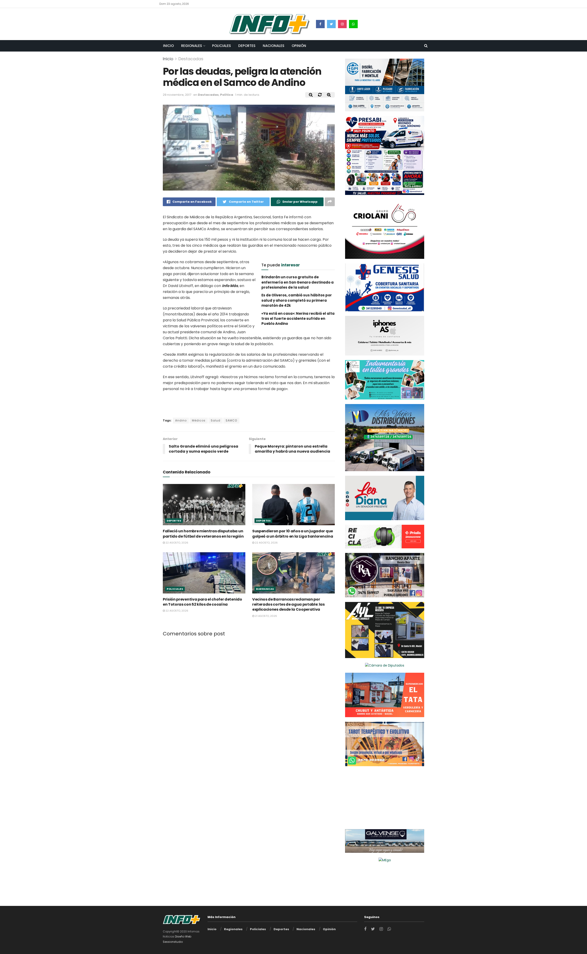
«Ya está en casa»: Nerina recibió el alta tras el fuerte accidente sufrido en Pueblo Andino (298, 318)
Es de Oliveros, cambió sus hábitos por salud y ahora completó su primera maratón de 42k (296, 300)
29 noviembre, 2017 (177, 95)
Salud (215, 420)
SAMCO (231, 420)
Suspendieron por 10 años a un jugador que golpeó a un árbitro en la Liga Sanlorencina (292, 533)
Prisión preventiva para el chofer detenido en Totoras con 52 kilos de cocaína (202, 602)
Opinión (299, 45)
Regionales (191, 45)
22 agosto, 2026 (176, 542)
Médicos (198, 420)
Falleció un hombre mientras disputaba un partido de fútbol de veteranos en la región (203, 533)
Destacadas (190, 59)
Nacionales (273, 45)
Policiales (221, 45)
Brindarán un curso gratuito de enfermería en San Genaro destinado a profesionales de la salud (297, 282)
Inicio (168, 45)
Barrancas (265, 589)
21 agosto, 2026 (265, 616)
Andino (181, 420)
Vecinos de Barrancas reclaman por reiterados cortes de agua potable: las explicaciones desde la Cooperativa (288, 604)
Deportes (246, 45)
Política (226, 95)
